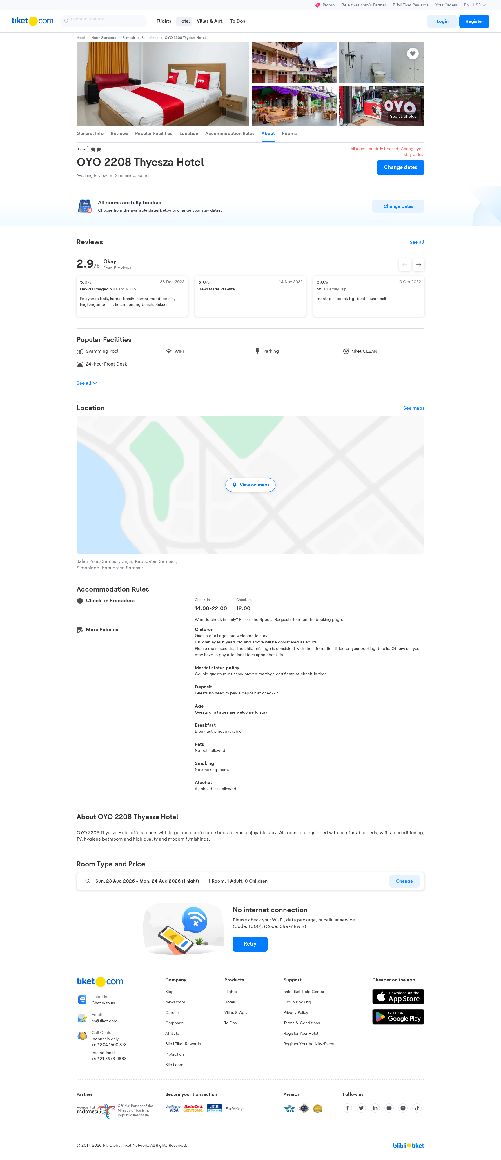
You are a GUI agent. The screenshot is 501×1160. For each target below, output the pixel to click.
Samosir (128, 37)
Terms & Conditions (302, 1023)
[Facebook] (347, 1108)
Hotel (81, 37)
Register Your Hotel (301, 1033)
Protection (174, 1054)
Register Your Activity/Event (309, 1044)
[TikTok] (417, 1108)
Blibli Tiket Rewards (411, 5)
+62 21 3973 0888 (109, 1058)
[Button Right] (418, 264)
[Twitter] (361, 1108)
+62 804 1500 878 (109, 1045)
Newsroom (175, 1002)
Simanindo (149, 37)
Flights (230, 991)
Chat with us (103, 1003)
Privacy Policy (296, 1012)
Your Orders (446, 5)
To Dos (230, 1023)
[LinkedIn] (375, 1108)
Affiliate (172, 1033)
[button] (250, 485)
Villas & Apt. (235, 1012)
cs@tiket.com (104, 1021)
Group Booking (297, 1002)
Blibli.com (174, 1065)
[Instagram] (403, 1108)
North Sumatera (103, 37)
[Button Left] (405, 264)
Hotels (230, 1002)
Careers (172, 1012)
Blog (169, 991)
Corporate (174, 1023)
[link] (442, 21)
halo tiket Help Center (304, 991)
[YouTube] (389, 1108)
